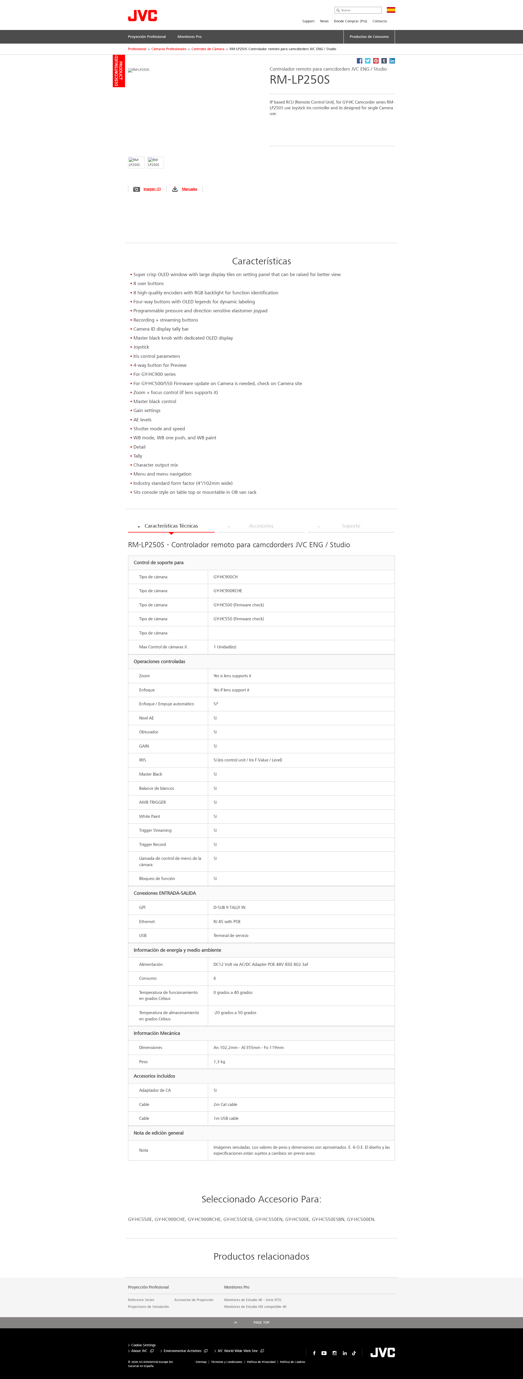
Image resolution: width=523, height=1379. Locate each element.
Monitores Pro (237, 1287)
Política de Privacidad (261, 1361)
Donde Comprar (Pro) (350, 21)
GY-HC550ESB (238, 1219)
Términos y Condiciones (226, 1361)
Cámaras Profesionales (168, 49)
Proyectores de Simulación (148, 1307)
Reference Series (141, 1300)
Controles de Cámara (207, 49)
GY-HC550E (140, 1219)
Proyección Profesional (148, 1287)
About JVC (139, 1351)
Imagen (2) (152, 189)
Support (308, 21)
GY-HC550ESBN (328, 1219)
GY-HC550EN (268, 1219)
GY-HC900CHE (170, 1219)
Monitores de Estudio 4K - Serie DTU (252, 1300)
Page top (261, 1322)
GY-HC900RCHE (204, 1219)
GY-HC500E (297, 1219)
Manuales (189, 189)
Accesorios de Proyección (193, 1300)
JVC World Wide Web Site (238, 1351)
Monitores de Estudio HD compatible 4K (255, 1307)
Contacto (380, 21)
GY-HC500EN (360, 1219)
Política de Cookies (292, 1361)
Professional (137, 49)
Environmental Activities (182, 1351)
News (324, 21)
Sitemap (201, 1361)
